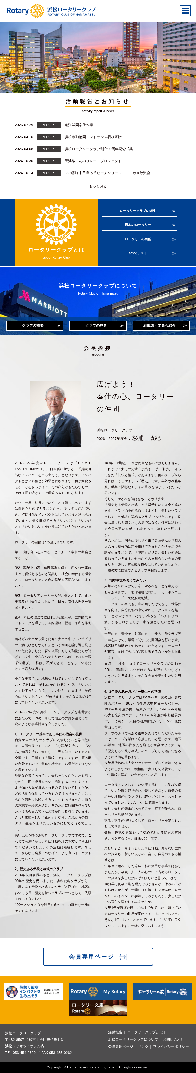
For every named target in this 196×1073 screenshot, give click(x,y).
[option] (98, 54)
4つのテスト (138, 253)
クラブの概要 (33, 325)
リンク (143, 1046)
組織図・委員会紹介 (159, 325)
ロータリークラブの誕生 (138, 211)
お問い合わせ (173, 1039)
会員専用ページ (91, 956)
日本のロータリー (138, 225)
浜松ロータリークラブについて (133, 1039)
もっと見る (98, 186)
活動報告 (115, 1032)
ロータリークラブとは (145, 1032)
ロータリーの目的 (138, 239)
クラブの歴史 (96, 325)
